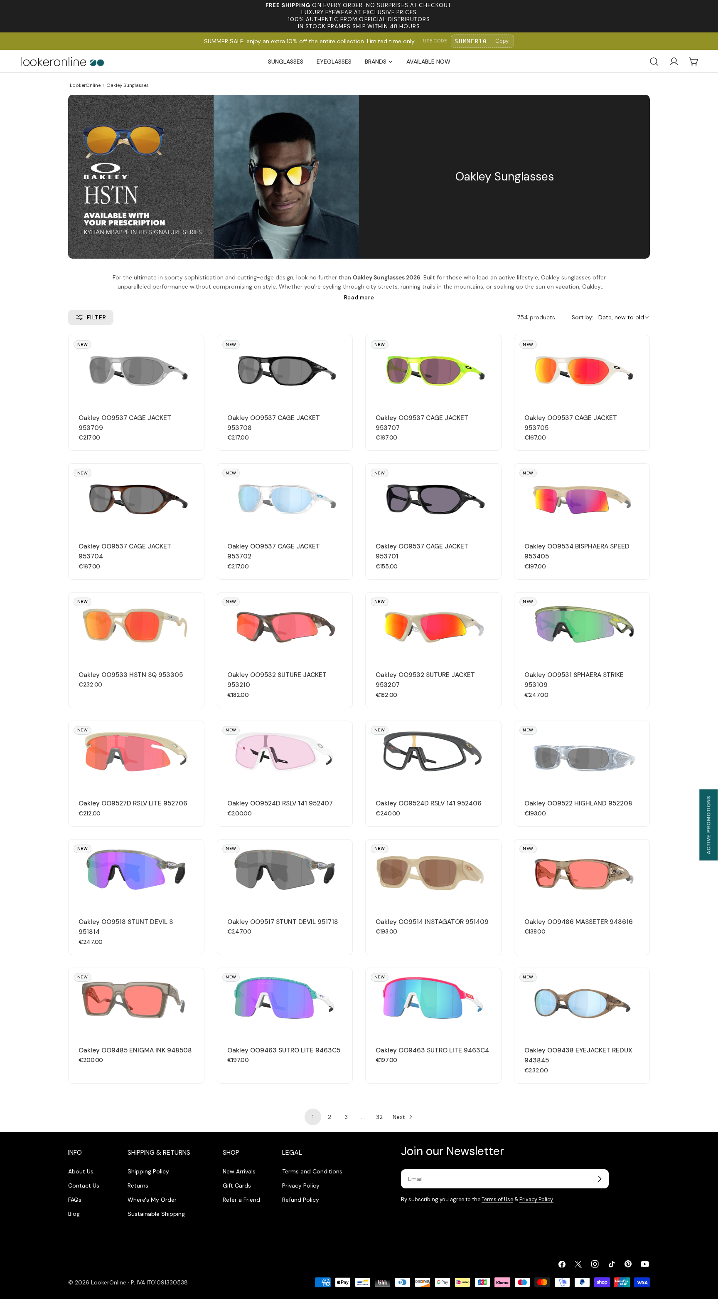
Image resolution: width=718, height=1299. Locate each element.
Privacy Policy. (536, 1199)
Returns (138, 1185)
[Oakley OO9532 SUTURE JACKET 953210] (285, 626)
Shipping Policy (148, 1171)
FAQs (74, 1199)
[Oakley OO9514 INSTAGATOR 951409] (433, 873)
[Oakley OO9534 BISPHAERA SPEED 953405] (582, 497)
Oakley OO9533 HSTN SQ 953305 (131, 675)
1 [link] (313, 1117)
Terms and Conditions (312, 1171)
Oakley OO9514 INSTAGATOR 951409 (432, 922)
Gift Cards (237, 1185)
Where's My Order (152, 1199)
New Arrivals (239, 1171)
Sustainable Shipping (156, 1214)
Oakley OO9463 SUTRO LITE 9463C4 (432, 1050)
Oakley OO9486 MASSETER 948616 (578, 922)
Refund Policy (300, 1199)
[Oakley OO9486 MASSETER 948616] (582, 873)
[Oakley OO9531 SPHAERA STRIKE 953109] (582, 626)
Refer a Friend (241, 1199)
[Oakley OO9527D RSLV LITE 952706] (136, 755)
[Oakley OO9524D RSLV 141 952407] (285, 755)
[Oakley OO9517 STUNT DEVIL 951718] (285, 873)
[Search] (654, 61)
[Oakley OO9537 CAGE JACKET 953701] (433, 497)
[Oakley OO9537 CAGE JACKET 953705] (582, 369)
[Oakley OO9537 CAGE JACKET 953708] (285, 369)
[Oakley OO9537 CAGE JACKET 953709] (136, 369)
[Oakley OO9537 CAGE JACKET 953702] (285, 497)
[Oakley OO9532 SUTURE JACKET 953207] (433, 626)
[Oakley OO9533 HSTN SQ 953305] (136, 626)
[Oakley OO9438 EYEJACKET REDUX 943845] (582, 1002)
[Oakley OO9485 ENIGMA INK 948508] (136, 1002)
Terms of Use (497, 1199)
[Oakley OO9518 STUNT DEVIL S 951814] (136, 873)
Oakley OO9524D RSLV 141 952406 (429, 803)
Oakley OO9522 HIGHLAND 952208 (578, 803)
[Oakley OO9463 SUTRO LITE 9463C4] (433, 1002)
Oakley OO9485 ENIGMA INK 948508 (135, 1050)
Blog (74, 1214)
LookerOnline (85, 85)
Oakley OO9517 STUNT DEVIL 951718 (282, 922)
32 (379, 1117)
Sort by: (582, 317)
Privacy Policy (301, 1185)
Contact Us (83, 1185)
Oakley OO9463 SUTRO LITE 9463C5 (283, 1050)
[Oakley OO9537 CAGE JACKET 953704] (136, 497)
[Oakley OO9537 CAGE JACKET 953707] (433, 369)
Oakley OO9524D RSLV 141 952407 (280, 803)
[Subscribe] (599, 1179)
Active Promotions (708, 824)
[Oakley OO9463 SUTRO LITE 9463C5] (285, 1002)
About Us (80, 1171)
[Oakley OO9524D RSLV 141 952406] (433, 755)
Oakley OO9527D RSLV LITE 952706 (133, 803)
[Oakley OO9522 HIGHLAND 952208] (582, 755)
